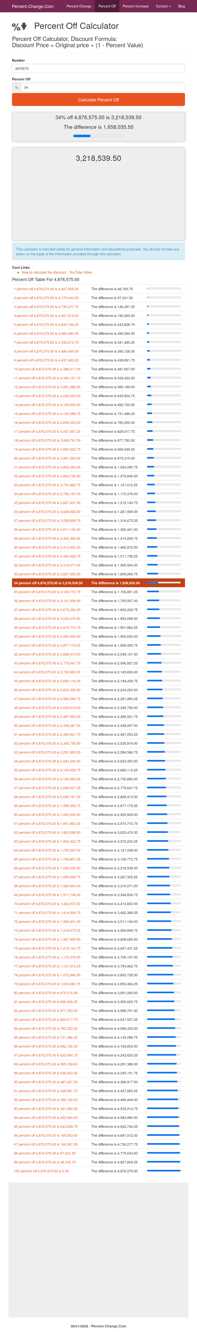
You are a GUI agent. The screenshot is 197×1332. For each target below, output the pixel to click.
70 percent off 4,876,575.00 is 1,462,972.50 (47, 903)
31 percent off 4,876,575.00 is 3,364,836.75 (47, 556)
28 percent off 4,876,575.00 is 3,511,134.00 (47, 529)
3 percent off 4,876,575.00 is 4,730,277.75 (46, 306)
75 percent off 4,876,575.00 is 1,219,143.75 (47, 948)
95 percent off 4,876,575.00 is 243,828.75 (46, 1126)
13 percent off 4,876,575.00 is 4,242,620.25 (47, 395)
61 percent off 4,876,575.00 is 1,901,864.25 (47, 823)
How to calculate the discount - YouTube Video (57, 272)
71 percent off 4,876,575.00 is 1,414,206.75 (47, 912)
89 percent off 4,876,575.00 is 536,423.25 (46, 1072)
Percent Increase (136, 6)
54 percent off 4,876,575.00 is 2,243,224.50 (47, 761)
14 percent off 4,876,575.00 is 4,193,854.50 (47, 404)
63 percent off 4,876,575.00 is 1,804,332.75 (47, 841)
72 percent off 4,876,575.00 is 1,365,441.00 (47, 921)
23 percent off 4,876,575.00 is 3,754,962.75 (47, 484)
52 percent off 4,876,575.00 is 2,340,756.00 (47, 743)
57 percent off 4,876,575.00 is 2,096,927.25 (47, 787)
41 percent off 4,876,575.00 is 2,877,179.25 (47, 645)
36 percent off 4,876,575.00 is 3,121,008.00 (47, 600)
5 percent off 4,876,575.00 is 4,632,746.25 (46, 324)
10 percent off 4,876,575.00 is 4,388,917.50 (47, 369)
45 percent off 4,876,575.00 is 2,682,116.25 (47, 680)
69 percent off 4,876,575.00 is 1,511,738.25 (47, 894)
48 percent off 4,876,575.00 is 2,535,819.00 (47, 707)
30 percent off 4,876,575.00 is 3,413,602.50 (47, 547)
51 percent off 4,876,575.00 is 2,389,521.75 (47, 734)
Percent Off (107, 6)
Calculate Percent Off (98, 99)
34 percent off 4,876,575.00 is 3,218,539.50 (48, 582)
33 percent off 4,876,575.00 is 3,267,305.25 (47, 573)
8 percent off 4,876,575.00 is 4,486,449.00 (46, 351)
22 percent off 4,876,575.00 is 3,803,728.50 (47, 475)
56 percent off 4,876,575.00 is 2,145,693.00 (47, 778)
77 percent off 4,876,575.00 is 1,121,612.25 (47, 966)
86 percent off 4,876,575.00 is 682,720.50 (46, 1046)
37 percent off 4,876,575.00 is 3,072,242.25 (47, 609)
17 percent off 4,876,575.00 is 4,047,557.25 (47, 431)
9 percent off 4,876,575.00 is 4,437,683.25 (46, 360)
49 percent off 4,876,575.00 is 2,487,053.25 (47, 716)
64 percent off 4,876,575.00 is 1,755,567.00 (47, 850)
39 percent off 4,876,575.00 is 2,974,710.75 (47, 627)
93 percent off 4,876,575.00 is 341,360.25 (46, 1108)
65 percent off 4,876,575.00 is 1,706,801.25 (47, 859)
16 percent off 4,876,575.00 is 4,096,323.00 (47, 422)
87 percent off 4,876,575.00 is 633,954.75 (46, 1055)
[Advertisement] (98, 205)
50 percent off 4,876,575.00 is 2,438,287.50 (47, 725)
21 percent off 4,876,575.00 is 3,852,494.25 (47, 467)
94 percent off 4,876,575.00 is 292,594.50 (46, 1117)
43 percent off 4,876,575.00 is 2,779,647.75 (47, 663)
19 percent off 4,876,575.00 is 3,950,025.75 (47, 449)
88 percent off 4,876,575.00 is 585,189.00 (46, 1064)
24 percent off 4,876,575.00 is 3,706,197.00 (47, 493)
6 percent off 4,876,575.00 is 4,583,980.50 (46, 333)
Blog (181, 6)
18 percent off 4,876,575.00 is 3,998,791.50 (47, 440)
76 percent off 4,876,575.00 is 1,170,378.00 (47, 957)
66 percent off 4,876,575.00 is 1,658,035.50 (47, 868)
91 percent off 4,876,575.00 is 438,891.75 (46, 1090)
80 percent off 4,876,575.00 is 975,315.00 (46, 992)
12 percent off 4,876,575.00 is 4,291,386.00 (47, 386)
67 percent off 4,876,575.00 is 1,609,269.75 (47, 876)
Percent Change (79, 6)
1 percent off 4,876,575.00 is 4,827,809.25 (46, 288)
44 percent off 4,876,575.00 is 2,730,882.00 (47, 671)
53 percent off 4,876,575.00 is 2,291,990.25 (47, 752)
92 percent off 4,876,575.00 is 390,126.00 (46, 1099)
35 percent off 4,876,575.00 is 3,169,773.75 (47, 591)
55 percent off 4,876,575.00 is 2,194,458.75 (47, 770)
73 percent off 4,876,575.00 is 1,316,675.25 (47, 930)
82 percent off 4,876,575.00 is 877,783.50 (46, 1010)
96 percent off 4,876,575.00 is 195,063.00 (46, 1135)
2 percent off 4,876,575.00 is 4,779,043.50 (46, 297)
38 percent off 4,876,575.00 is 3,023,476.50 (47, 618)
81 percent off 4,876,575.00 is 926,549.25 (46, 1001)
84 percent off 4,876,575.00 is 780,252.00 (46, 1028)
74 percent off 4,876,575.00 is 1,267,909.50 (47, 939)
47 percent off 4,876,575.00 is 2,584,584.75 (47, 698)
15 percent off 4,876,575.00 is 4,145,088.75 (47, 413)
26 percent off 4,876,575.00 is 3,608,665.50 (47, 511)
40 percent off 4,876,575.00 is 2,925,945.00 (47, 636)
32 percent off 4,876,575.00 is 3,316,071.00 (47, 565)
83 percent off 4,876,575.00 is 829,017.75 (46, 1019)
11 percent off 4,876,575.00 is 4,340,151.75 (47, 377)
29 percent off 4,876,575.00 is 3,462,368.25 (47, 538)
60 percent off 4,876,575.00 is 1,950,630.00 (47, 814)
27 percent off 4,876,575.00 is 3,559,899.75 (47, 520)
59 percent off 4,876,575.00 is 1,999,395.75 (47, 805)
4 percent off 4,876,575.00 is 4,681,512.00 (46, 315)
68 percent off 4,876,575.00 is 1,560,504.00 (47, 885)
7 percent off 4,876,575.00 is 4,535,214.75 (46, 342)
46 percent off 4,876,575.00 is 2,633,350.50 (47, 689)
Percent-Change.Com (33, 6)
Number (18, 60)
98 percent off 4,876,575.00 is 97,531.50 (45, 1153)
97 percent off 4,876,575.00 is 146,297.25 (46, 1144)
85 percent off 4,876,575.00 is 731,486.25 (46, 1037)
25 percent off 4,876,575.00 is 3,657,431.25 (47, 502)
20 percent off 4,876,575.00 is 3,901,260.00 (47, 458)
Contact (162, 6)
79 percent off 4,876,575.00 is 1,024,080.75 (47, 983)
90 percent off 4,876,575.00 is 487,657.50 (46, 1081)
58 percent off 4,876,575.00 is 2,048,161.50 (47, 796)
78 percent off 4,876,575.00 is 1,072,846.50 (47, 974)
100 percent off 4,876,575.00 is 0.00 (41, 1170)
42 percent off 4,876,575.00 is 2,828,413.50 (47, 654)
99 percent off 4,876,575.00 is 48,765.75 (45, 1162)
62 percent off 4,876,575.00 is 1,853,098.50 (47, 832)
